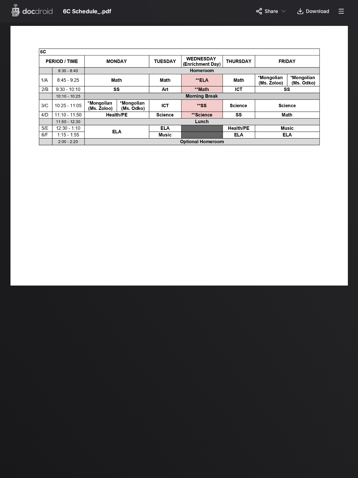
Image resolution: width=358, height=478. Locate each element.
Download (317, 11)
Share (271, 11)
